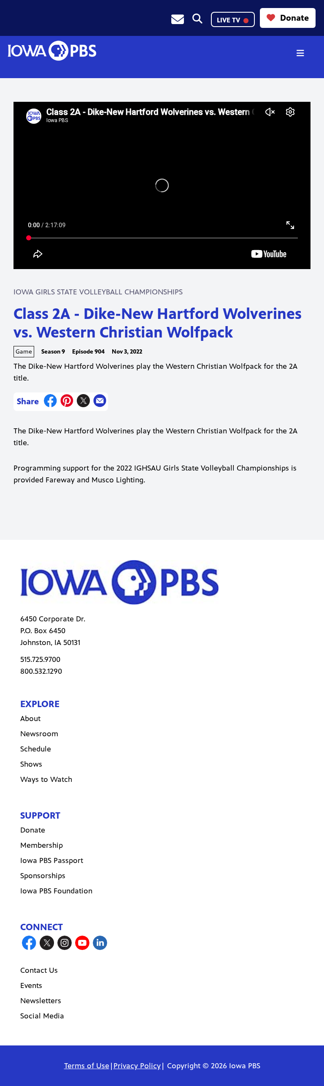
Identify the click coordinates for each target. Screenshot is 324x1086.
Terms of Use (86, 1065)
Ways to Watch (46, 779)
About (30, 718)
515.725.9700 (40, 659)
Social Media (42, 1016)
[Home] (52, 50)
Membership (41, 845)
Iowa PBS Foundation (56, 890)
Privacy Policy (137, 1065)
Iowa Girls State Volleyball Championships (98, 292)
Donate (294, 18)
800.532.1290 (41, 671)
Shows (31, 764)
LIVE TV (229, 20)
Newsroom (39, 733)
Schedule (35, 749)
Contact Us (39, 970)
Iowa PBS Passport (51, 860)
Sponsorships (42, 875)
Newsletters (40, 1000)
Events (31, 985)
